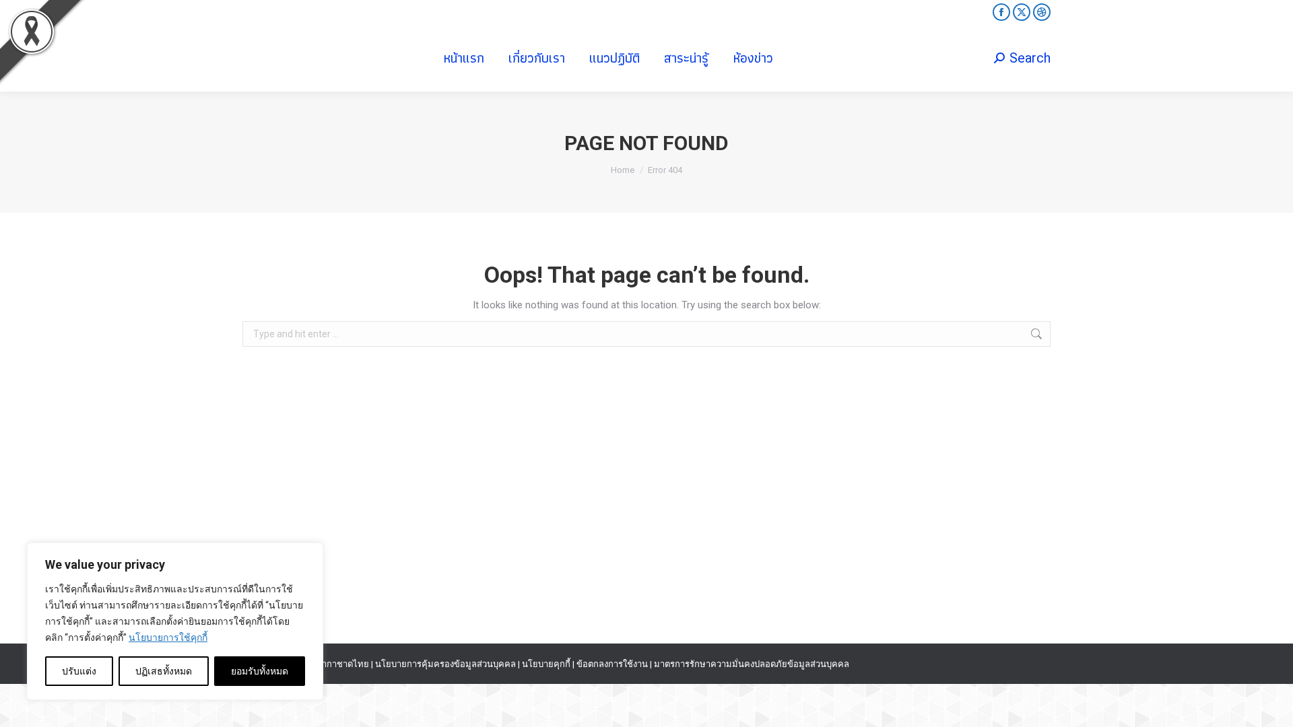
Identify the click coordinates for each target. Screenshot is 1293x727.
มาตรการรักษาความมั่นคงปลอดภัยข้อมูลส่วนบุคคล (751, 664)
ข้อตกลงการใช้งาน (612, 664)
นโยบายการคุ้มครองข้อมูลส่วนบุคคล (445, 664)
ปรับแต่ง (79, 671)
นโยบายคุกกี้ (546, 664)
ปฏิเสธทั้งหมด (163, 671)
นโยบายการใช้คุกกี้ (168, 637)
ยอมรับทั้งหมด (259, 671)
